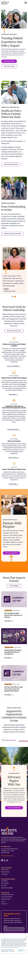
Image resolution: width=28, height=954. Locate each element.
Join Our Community (14, 807)
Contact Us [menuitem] (4, 903)
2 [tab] (15, 296)
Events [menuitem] (3, 901)
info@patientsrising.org (7, 855)
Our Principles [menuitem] (5, 883)
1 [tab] (13, 296)
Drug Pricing (8, 610)
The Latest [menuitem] (4, 874)
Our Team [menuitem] (4, 885)
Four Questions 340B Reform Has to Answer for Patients (13, 615)
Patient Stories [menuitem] (5, 872)
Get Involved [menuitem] (5, 892)
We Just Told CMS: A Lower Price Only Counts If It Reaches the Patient (13, 689)
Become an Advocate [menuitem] (7, 894)
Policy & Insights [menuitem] (6, 867)
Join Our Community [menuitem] (6, 897)
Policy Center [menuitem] (5, 869)
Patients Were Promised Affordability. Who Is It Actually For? (12, 652)
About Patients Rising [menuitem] (8, 879)
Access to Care (9, 647)
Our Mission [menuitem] (4, 881)
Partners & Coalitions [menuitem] (7, 888)
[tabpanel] (14, 270)
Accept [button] (14, 951)
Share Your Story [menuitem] (5, 899)
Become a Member (11, 553)
